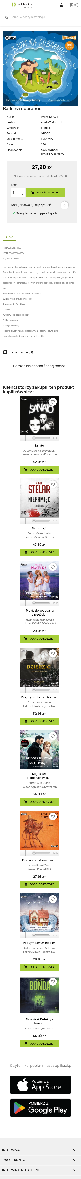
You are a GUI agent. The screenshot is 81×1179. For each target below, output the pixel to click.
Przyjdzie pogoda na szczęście (40, 612)
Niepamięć (39, 528)
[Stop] (28, 438)
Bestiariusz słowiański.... (39, 860)
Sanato (39, 445)
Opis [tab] (9, 237)
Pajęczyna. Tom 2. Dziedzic (39, 697)
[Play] (23, 438)
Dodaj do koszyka (45, 193)
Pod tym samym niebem (39, 943)
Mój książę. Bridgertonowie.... (39, 775)
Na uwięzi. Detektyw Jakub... (39, 1021)
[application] (39, 438)
